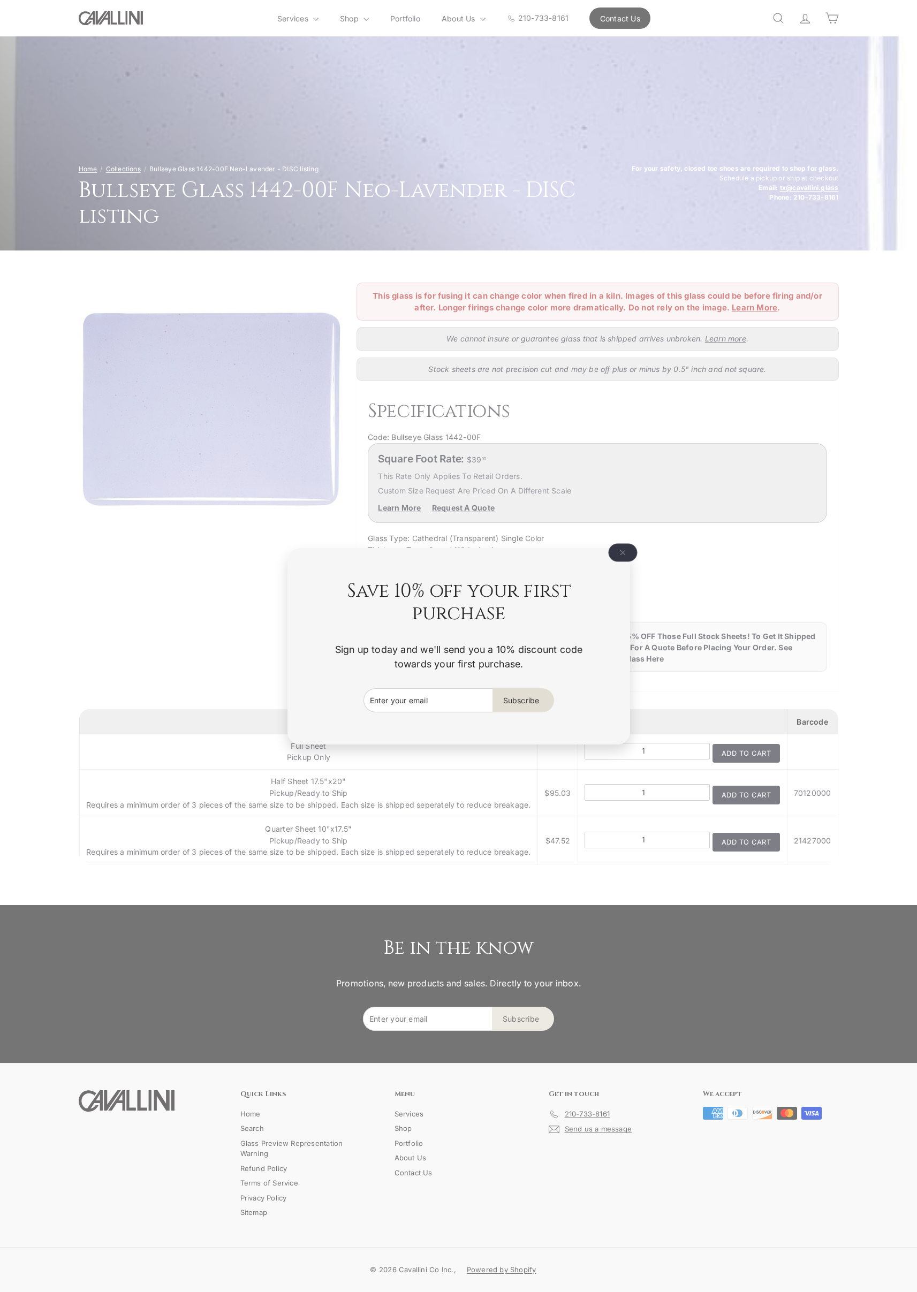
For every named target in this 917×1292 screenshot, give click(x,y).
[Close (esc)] (622, 552)
